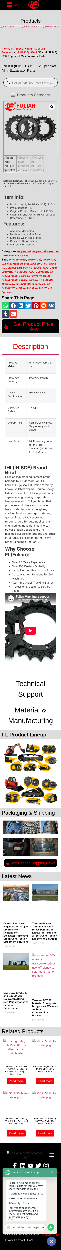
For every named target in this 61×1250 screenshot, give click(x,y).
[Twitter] (38, 1166)
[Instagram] (46, 1166)
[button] (15, 5)
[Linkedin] (23, 1166)
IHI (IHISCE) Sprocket (33, 283)
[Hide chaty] (51, 1241)
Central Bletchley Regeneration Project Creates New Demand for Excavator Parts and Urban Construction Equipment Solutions (16, 932)
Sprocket (37, 288)
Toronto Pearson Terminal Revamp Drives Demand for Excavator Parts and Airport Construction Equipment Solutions (44, 931)
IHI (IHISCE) (17, 48)
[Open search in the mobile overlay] (30, 82)
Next (57, 35)
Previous (3, 35)
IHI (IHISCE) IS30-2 (26, 52)
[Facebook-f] (15, 1166)
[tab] (30, 347)
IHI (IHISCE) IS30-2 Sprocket (31, 271)
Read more (16, 1081)
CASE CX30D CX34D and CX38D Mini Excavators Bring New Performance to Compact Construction (15, 1000)
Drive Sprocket (17, 259)
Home (5, 48)
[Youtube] (30, 1166)
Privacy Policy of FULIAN (19, 1239)
